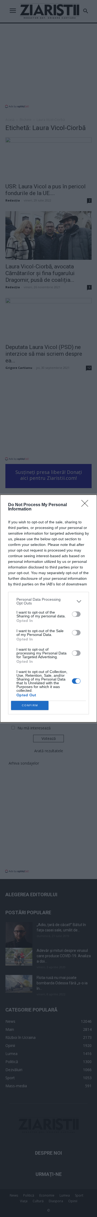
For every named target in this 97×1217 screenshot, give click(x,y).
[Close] (86, 505)
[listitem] (48, 601)
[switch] (76, 614)
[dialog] (48, 608)
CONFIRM (30, 705)
